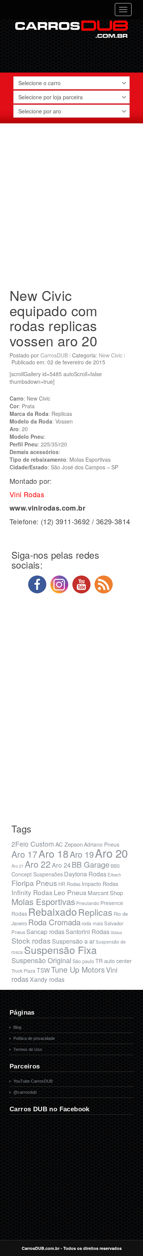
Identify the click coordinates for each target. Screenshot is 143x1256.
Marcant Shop (105, 893)
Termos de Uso (27, 1049)
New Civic (110, 355)
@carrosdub (25, 1092)
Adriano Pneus (101, 844)
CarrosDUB (54, 355)
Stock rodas (31, 940)
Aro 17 (24, 854)
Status (116, 932)
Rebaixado (52, 911)
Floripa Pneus (34, 883)
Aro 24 (61, 865)
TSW (43, 970)
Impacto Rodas (100, 883)
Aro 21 (17, 866)
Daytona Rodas (85, 874)
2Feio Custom (32, 844)
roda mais (92, 923)
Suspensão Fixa (60, 949)
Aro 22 (38, 864)
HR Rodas (69, 884)
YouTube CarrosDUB (33, 1081)
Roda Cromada (54, 922)
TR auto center (113, 961)
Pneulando (87, 903)
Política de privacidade (34, 1038)
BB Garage (90, 864)
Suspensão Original (41, 960)
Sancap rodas (45, 931)
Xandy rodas (47, 979)
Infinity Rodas (32, 892)
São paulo (83, 961)
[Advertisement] (71, 202)
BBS (115, 865)
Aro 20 (111, 853)
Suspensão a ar (73, 941)
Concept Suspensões (37, 874)
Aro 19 (82, 854)
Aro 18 (54, 853)
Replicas (95, 911)
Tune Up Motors (78, 969)
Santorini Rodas (87, 931)
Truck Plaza (23, 970)
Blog (17, 1027)
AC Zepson (69, 844)
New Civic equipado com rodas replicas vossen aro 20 (54, 317)
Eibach (114, 874)
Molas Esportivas (43, 901)
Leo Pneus (70, 892)
